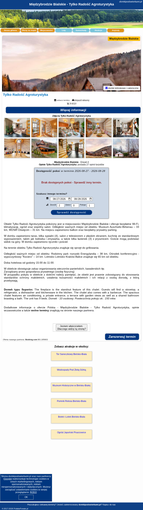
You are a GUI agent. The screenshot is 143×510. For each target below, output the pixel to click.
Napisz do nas (109, 504)
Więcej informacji (73, 110)
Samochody (81, 30)
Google (8, 479)
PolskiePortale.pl (21, 509)
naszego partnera (83, 310)
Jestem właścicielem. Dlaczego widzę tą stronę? (71, 327)
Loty (64, 30)
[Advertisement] (71, 475)
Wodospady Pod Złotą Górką (71, 370)
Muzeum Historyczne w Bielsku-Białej (71, 385)
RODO (33, 492)
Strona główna (10, 30)
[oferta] (106, 88)
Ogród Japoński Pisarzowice (71, 432)
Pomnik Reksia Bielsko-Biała (71, 401)
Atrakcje (98, 30)
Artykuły (116, 30)
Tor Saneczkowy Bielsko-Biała (71, 354)
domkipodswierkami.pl (130, 1)
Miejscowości (46, 30)
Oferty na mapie (29, 30)
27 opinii (90, 164)
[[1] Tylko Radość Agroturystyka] (71, 64)
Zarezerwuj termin (122, 337)
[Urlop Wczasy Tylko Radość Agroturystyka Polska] (17, 136)
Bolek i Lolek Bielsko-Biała (71, 416)
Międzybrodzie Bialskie (124, 38)
